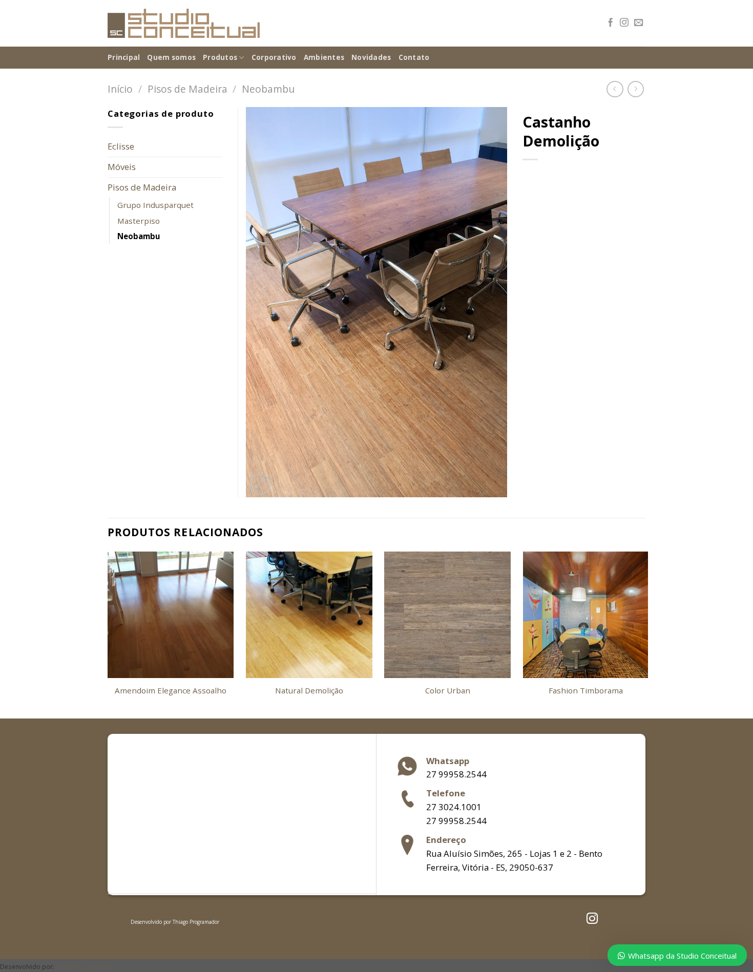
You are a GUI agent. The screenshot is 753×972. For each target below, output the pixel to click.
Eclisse (121, 146)
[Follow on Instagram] (624, 23)
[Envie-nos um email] (638, 23)
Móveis (122, 167)
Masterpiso (138, 221)
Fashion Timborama (586, 690)
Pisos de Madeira (187, 89)
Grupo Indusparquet (155, 205)
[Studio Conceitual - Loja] (184, 23)
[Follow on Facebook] (610, 23)
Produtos (220, 57)
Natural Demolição (309, 690)
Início (120, 89)
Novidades (371, 57)
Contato (414, 57)
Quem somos (171, 57)
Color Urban (447, 690)
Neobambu (268, 89)
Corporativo (274, 57)
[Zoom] (259, 484)
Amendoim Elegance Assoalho (170, 690)
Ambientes (324, 57)
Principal (124, 57)
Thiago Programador (196, 921)
